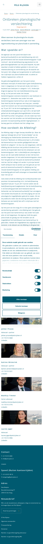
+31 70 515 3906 (7, 438)
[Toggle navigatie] (39, 4)
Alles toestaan (21, 299)
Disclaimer (4, 529)
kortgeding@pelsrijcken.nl (10, 477)
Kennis (12, 13)
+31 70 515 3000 (7, 456)
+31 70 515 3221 (7, 371)
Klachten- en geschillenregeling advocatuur (13, 533)
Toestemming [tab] (8, 235)
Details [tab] (21, 235)
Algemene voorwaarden (8, 521)
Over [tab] (35, 235)
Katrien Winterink (25, 30)
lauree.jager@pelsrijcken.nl (10, 435)
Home (6, 13)
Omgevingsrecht (21, 27)
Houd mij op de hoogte (9, 511)
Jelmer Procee (15, 30)
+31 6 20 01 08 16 (8, 474)
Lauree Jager (35, 30)
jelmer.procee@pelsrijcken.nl (11, 335)
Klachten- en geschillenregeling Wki (11, 536)
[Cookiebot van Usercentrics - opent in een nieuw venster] (31, 229)
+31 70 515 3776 (7, 405)
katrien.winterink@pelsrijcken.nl (12, 369)
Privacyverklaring (6, 525)
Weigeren (21, 313)
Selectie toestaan (21, 306)
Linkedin (3, 464)
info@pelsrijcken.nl (8, 459)
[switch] (38, 277)
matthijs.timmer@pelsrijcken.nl (12, 402)
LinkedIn (4, 340)
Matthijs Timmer (21, 32)
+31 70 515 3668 (7, 338)
